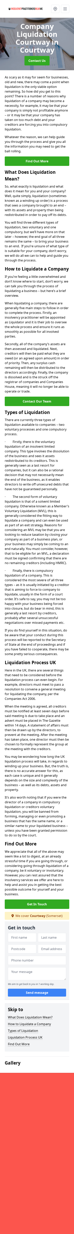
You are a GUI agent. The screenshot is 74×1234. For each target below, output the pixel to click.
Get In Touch (37, 904)
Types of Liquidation (23, 1030)
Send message (37, 992)
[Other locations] (55, 9)
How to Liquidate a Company (29, 1024)
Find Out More (37, 161)
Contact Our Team (37, 401)
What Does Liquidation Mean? (30, 1017)
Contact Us (37, 61)
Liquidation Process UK (25, 1037)
